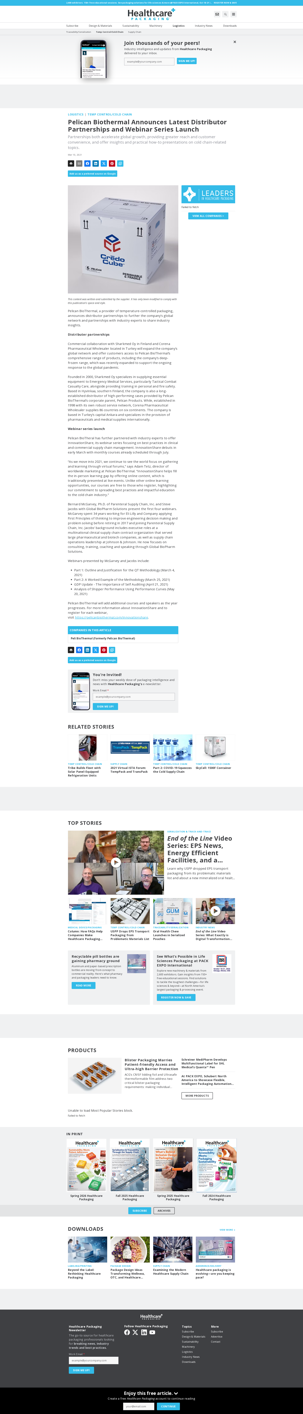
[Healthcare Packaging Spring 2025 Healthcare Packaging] (173, 1165)
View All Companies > (208, 216)
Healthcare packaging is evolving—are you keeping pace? (215, 1273)
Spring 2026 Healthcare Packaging (86, 1197)
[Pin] (112, 163)
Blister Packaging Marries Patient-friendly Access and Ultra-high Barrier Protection (151, 1064)
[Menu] (233, 14)
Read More (83, 985)
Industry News (205, 927)
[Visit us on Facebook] (127, 1332)
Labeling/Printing (80, 1265)
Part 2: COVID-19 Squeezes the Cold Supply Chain (172, 769)
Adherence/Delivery (208, 1265)
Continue (168, 1406)
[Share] (87, 163)
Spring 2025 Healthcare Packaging (173, 1197)
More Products (197, 1095)
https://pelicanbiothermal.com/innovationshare (111, 617)
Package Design (120, 1265)
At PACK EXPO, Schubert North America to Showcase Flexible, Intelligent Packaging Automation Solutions (206, 1080)
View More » (227, 1229)
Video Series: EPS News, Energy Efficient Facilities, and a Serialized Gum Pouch (199, 849)
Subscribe (140, 1210)
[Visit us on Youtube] (152, 1332)
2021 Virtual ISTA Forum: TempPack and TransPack (129, 769)
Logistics (75, 114)
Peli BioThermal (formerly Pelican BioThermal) (103, 638)
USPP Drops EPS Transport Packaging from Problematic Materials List (129, 935)
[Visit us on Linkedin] (144, 1332)
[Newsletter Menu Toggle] (217, 14)
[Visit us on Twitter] (135, 1332)
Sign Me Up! (186, 61)
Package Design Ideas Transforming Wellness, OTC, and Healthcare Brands (127, 1273)
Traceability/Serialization (170, 927)
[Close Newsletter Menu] (235, 42)
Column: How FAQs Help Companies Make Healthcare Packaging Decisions (85, 935)
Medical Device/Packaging (85, 927)
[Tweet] (104, 163)
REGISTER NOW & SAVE (176, 997)
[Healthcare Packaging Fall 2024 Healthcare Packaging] (216, 1165)
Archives (164, 1210)
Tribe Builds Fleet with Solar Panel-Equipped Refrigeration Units (84, 771)
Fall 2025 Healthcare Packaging (130, 1197)
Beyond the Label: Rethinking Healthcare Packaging (84, 1273)
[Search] (225, 14)
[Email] (79, 163)
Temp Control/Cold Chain (110, 114)
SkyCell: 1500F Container (213, 768)
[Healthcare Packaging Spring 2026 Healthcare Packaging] (86, 1165)
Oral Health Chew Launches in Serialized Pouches (169, 935)
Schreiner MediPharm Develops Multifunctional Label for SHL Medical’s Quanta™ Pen (204, 1063)
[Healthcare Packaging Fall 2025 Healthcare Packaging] (130, 1165)
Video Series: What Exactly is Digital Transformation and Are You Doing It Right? (213, 935)
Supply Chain (118, 763)
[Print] (71, 163)
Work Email (101, 690)
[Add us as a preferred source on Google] (120, 163)
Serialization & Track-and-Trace (189, 831)
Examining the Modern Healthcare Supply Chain (170, 1271)
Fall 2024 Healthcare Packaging (216, 1197)
